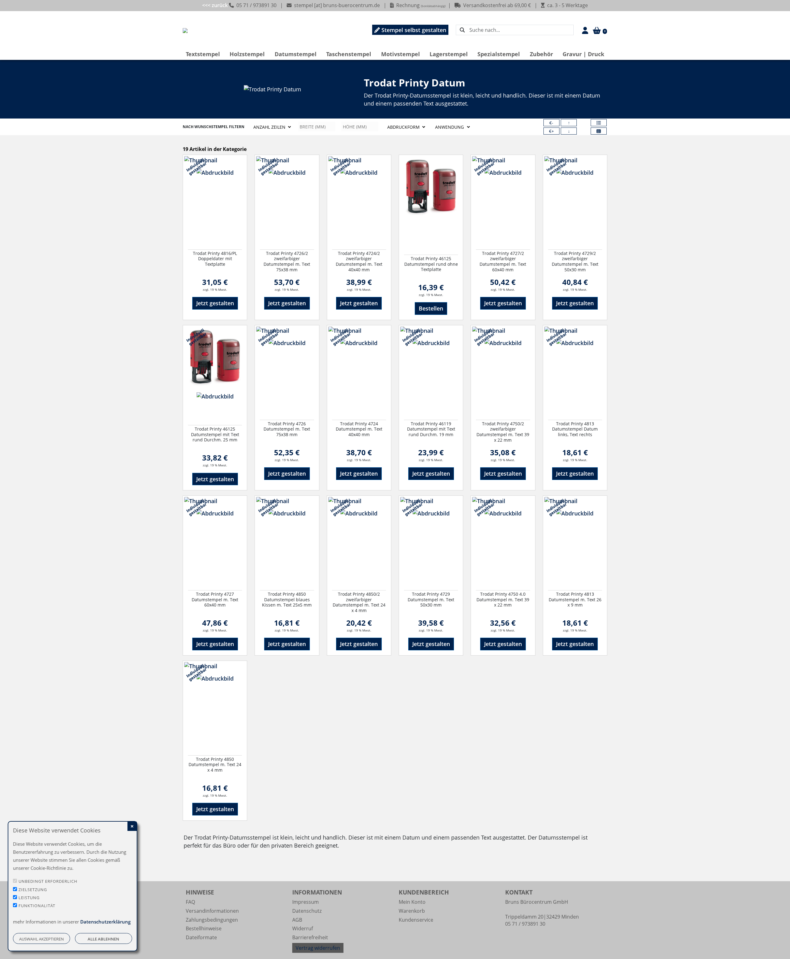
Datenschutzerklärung (105, 922)
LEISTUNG (29, 897)
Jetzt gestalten (215, 303)
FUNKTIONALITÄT (37, 905)
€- (551, 123)
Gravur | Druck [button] (583, 54)
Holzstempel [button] (247, 54)
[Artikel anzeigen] (215, 199)
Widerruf (302, 928)
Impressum (305, 902)
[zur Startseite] (185, 30)
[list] (599, 122)
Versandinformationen (212, 910)
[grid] (599, 131)
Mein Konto (412, 902)
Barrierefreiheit (310, 937)
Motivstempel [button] (400, 54)
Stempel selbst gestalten (413, 30)
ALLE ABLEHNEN (103, 939)
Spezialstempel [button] (498, 54)
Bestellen (431, 308)
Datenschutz (307, 910)
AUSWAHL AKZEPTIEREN (41, 939)
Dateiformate (201, 937)
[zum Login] (582, 30)
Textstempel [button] (203, 54)
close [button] (132, 826)
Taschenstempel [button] (348, 54)
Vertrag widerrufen (318, 947)
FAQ (190, 902)
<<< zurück (215, 5)
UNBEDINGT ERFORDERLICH (48, 881)
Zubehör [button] (541, 54)
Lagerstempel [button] (449, 54)
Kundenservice (416, 919)
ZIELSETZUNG (33, 889)
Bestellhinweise (204, 928)
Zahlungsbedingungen (212, 919)
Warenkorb (412, 910)
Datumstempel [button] (296, 54)
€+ (551, 131)
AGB (297, 919)
